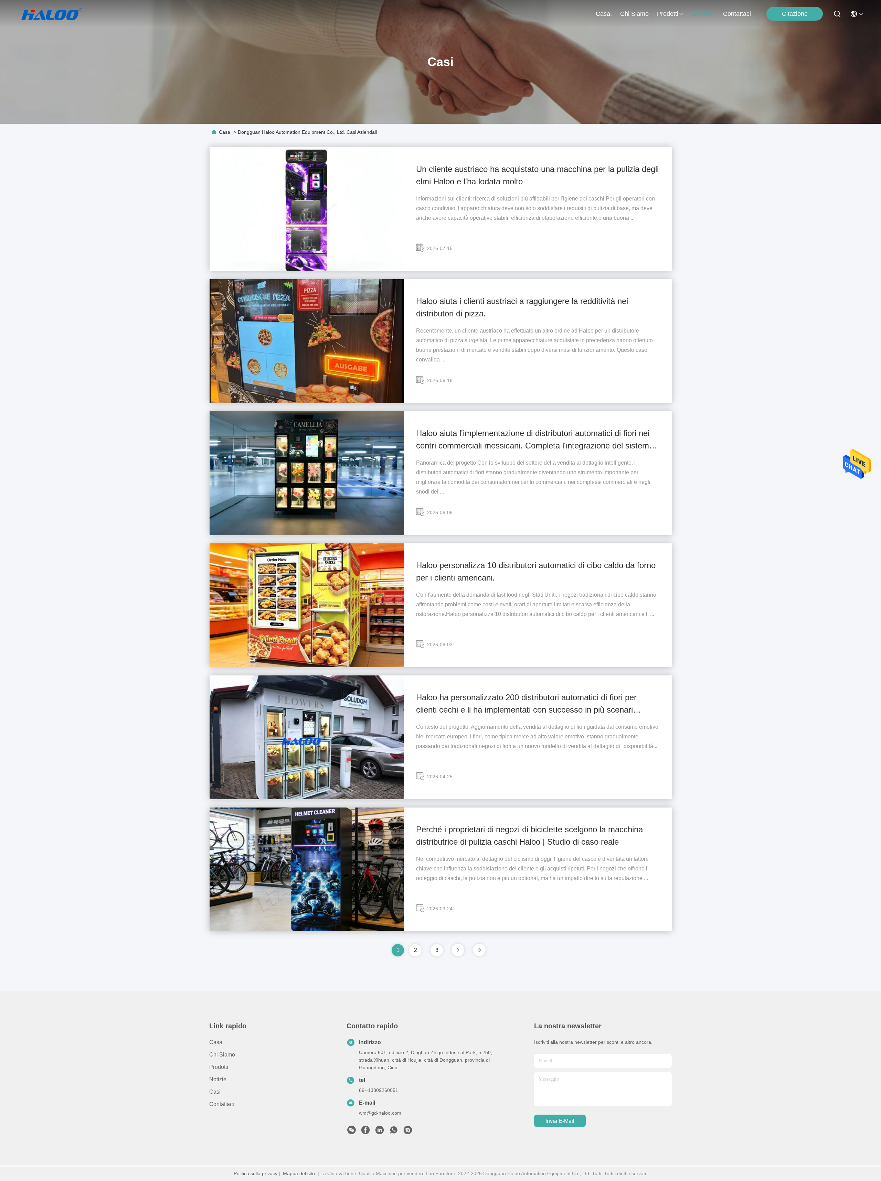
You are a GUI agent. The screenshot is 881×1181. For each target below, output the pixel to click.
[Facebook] (365, 1132)
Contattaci (737, 13)
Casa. (604, 13)
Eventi (700, 13)
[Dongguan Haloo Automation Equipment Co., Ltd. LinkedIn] (379, 1132)
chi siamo (634, 13)
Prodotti (667, 13)
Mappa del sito (299, 1173)
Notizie (217, 1079)
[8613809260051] (394, 1132)
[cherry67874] (408, 1132)
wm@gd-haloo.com (380, 1113)
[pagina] (458, 950)
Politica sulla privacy (255, 1173)
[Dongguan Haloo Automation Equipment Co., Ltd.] (59, 13)
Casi (215, 1092)
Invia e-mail (559, 1121)
